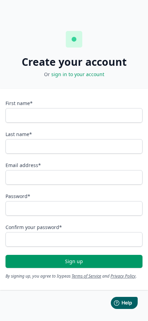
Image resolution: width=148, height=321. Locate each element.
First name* (19, 103)
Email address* (23, 165)
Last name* (19, 134)
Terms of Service (86, 276)
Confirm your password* (34, 227)
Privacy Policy (123, 276)
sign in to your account (77, 74)
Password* (18, 196)
